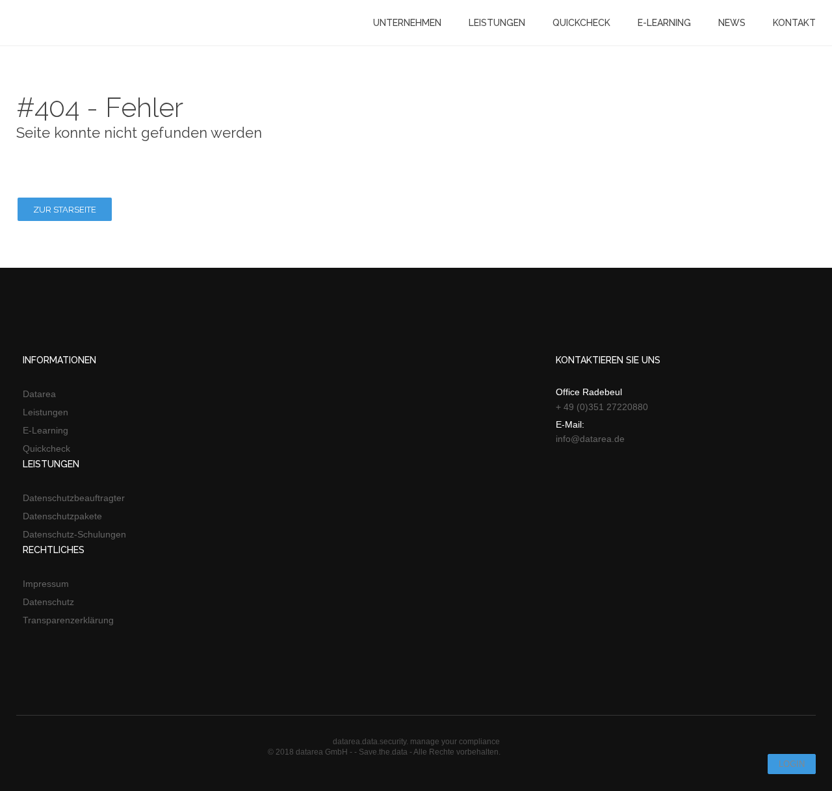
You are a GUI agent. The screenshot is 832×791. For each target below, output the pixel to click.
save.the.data (62, 22)
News (732, 23)
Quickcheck (581, 23)
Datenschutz (48, 602)
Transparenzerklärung (68, 620)
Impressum (46, 583)
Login (792, 764)
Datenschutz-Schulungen (74, 534)
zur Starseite (64, 209)
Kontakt (794, 23)
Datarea (39, 394)
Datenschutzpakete (62, 516)
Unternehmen (407, 23)
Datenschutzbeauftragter (74, 498)
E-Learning (664, 23)
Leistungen (497, 23)
